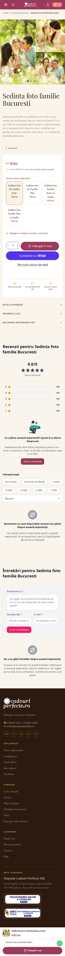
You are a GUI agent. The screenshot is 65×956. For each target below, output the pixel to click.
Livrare (7, 797)
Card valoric (10, 762)
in (14, 734)
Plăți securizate (12, 803)
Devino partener (12, 844)
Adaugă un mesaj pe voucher (29, 233)
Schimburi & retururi (15, 809)
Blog (6, 856)
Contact (8, 850)
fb (7, 734)
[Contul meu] (47, 4)
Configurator (11, 756)
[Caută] (13, 5)
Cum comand (11, 791)
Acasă (5, 13)
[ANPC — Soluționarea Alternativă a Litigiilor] (23, 913)
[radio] (14, 193)
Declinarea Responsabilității (19, 322)
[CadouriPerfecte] (30, 4)
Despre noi (9, 838)
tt (36, 734)
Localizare (9, 774)
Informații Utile (11, 313)
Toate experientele (13, 750)
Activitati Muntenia (20, 13)
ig (21, 734)
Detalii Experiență (13, 304)
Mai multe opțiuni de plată (32, 264)
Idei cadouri (10, 768)
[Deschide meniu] (6, 5)
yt (29, 734)
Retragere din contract (16, 821)
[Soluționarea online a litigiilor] (23, 899)
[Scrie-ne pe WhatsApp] (59, 943)
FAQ (6, 815)
